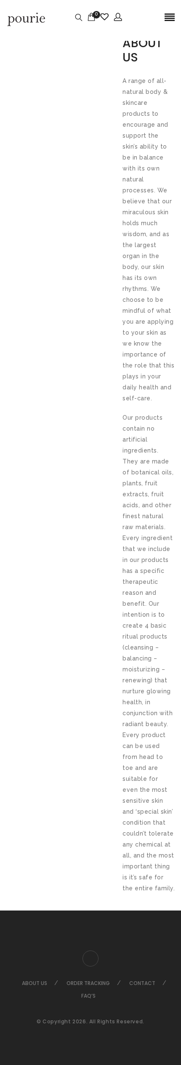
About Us (34, 983)
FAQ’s (88, 995)
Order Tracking (88, 983)
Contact (142, 983)
